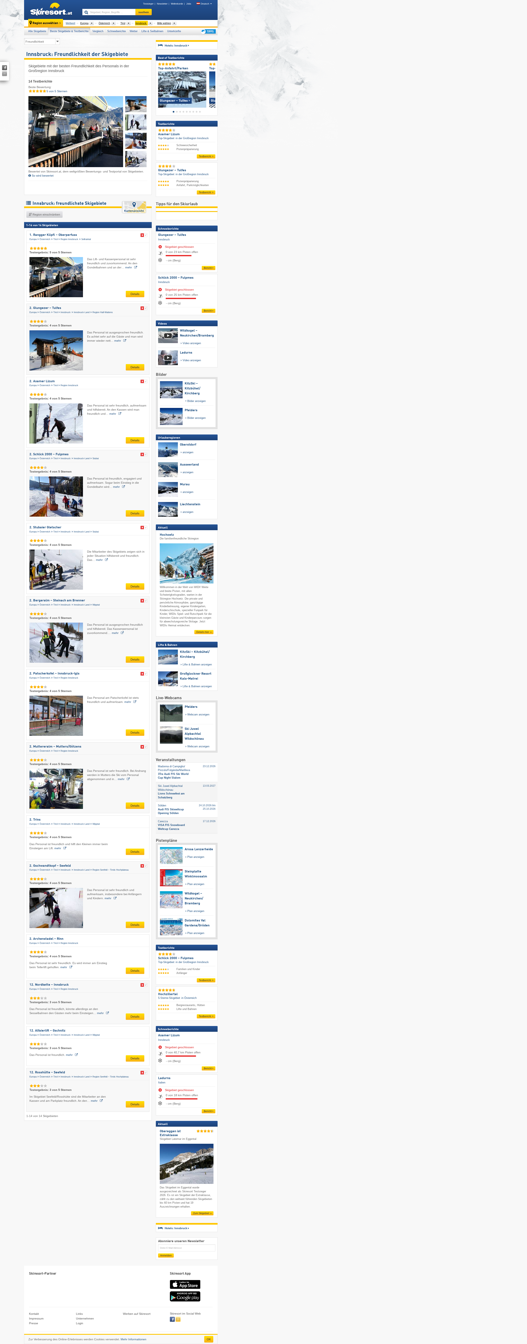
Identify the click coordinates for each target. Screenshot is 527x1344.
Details (135, 294)
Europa (33, 239)
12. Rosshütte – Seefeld (47, 1072)
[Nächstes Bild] (212, 89)
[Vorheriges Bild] (161, 89)
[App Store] (185, 1289)
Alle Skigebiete (37, 31)
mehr (129, 267)
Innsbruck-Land (82, 312)
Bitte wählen (164, 23)
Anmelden (166, 1255)
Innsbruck (66, 312)
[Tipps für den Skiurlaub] (208, 31)
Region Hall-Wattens (102, 312)
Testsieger (148, 3)
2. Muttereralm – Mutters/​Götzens (55, 746)
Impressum (36, 1318)
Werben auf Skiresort (136, 1313)
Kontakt (34, 1313)
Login (79, 1323)
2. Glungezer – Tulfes (45, 308)
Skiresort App (180, 1273)
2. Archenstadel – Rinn (46, 939)
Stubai (95, 458)
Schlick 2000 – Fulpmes (176, 278)
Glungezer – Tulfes (172, 235)
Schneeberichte (116, 31)
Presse (33, 1323)
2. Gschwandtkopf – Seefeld (50, 866)
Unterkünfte (174, 31)
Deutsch (205, 3)
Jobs (188, 3)
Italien (161, 1082)
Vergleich (97, 31)
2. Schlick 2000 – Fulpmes (49, 454)
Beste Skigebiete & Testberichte (69, 31)
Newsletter (162, 3)
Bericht (208, 268)
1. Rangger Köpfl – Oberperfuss (53, 235)
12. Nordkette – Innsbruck (49, 984)
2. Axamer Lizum (42, 381)
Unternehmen (85, 1318)
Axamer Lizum (169, 1035)
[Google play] (185, 1300)
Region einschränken (46, 214)
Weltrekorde (177, 3)
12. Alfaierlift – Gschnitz (47, 1030)
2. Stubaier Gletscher (45, 527)
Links (79, 1313)
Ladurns (164, 1078)
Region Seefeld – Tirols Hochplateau (110, 870)
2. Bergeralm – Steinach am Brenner (57, 600)
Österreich (45, 239)
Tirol (55, 239)
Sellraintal (86, 239)
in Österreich (189, 997)
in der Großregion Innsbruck (192, 138)
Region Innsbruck (69, 239)
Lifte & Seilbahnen (152, 31)
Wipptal (96, 604)
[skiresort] (51, 10)
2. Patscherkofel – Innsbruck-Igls (54, 673)
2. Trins (35, 819)
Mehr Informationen (133, 1339)
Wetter (134, 31)
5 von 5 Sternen (56, 91)
